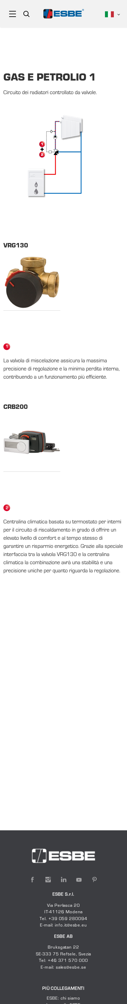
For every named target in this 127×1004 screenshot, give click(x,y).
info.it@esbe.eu (71, 925)
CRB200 (15, 407)
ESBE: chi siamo (63, 999)
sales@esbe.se (71, 968)
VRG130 (15, 246)
